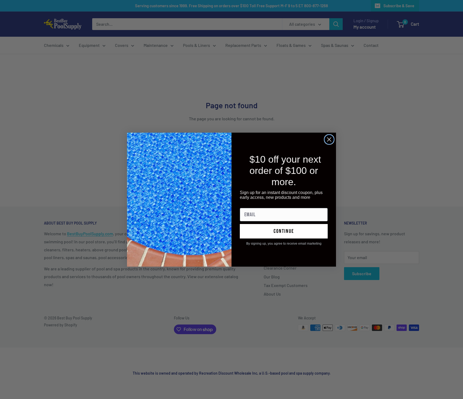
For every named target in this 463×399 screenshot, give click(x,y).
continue (284, 231)
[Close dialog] (329, 139)
